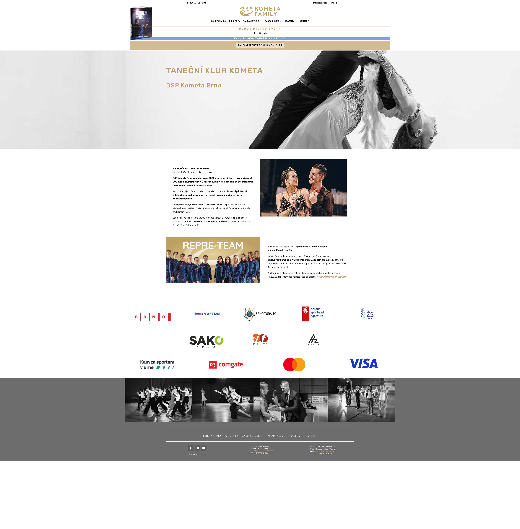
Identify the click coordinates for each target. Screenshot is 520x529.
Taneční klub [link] (272, 21)
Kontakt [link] (304, 21)
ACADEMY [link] (289, 21)
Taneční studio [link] (251, 21)
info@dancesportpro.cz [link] (263, 451)
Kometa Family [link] (218, 21)
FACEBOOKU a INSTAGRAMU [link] (331, 277)
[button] (517, 509)
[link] (325, 3)
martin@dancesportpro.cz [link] (326, 451)
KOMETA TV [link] (234, 21)
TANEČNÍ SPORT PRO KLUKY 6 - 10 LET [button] (260, 45)
